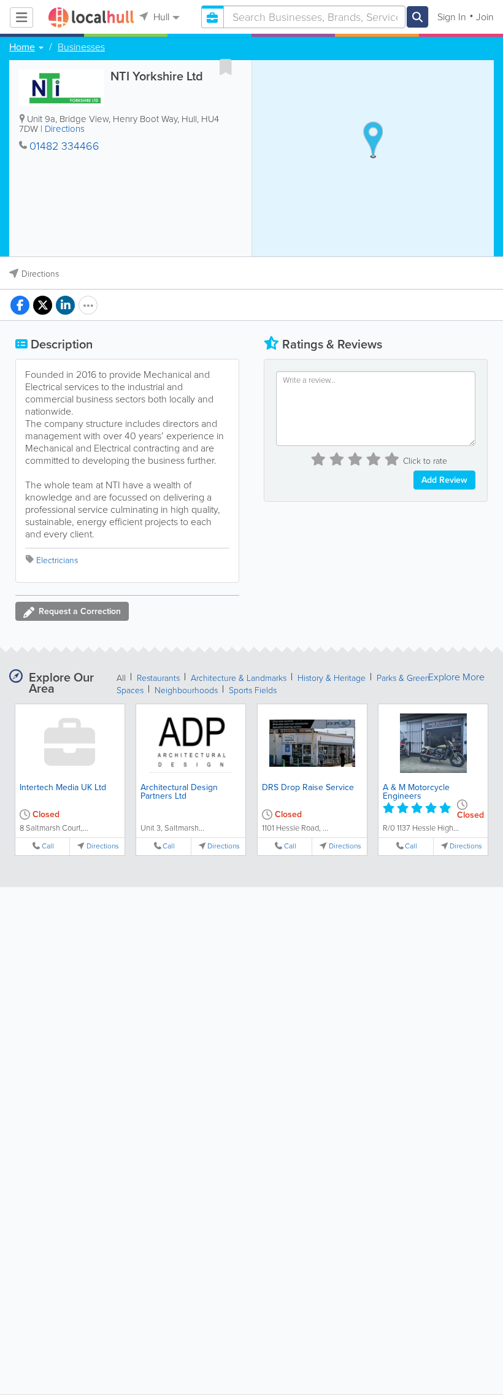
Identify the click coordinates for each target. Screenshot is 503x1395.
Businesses (81, 47)
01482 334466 (64, 146)
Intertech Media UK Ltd (63, 787)
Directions (65, 129)
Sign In (451, 17)
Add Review (444, 480)
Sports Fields (253, 690)
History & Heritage (332, 678)
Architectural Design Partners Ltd (179, 791)
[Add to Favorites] (226, 67)
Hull (160, 17)
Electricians (57, 560)
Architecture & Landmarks (238, 678)
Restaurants (158, 678)
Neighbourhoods (186, 690)
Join (485, 17)
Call (48, 846)
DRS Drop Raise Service (308, 787)
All (121, 678)
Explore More (456, 677)
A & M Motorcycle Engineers (416, 791)
